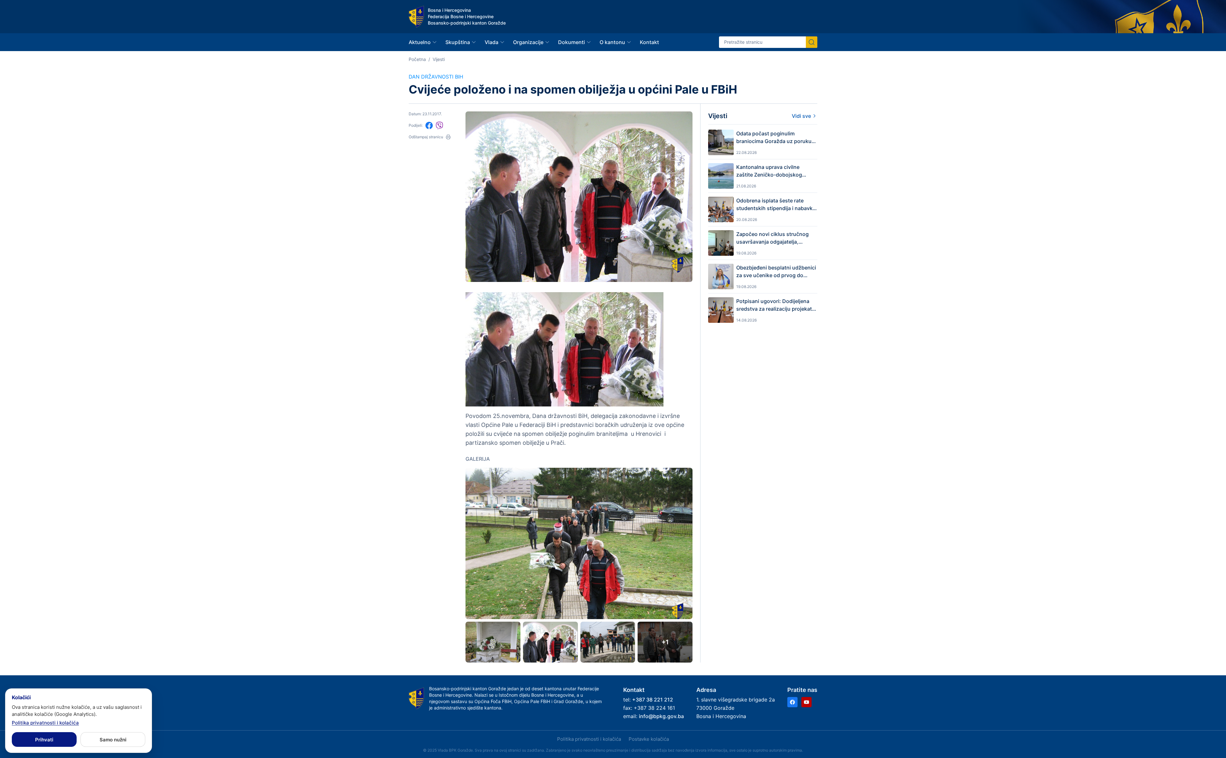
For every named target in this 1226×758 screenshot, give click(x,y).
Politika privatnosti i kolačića (589, 739)
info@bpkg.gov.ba (661, 716)
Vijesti (439, 59)
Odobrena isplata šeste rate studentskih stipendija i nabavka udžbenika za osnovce (775, 204)
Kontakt (649, 42)
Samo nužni (113, 740)
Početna (417, 59)
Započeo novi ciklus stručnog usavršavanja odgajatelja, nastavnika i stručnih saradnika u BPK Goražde (776, 238)
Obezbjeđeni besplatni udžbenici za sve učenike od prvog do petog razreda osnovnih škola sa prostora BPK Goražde (776, 271)
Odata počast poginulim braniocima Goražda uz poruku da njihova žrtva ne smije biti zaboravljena (774, 137)
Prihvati (44, 740)
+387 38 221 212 (652, 699)
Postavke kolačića (649, 739)
